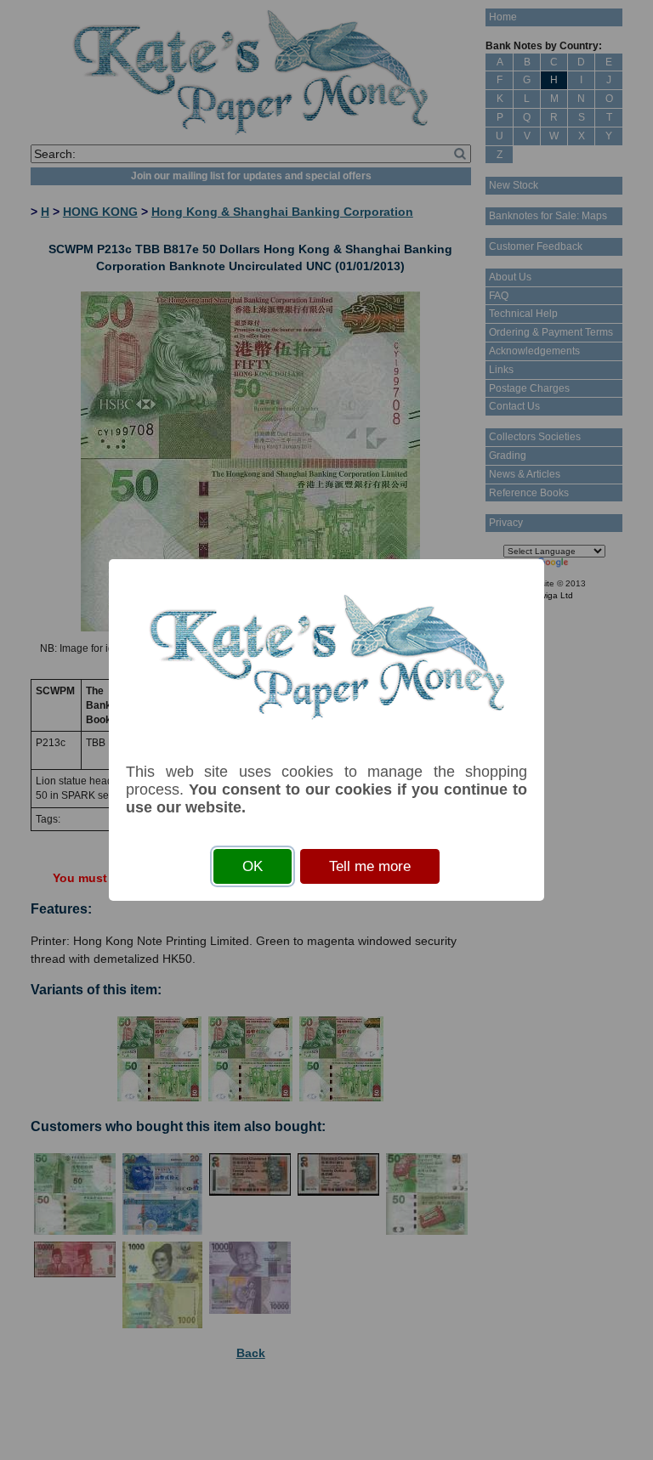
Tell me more (370, 866)
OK (252, 866)
